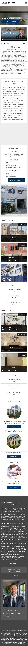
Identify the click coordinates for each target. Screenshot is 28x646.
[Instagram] (26, 43)
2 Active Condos (9, 22)
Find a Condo (13, 456)
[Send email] (24, 43)
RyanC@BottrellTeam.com (13, 613)
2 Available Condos (15, 180)
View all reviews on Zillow (14, 571)
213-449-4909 (6, 43)
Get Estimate (13, 427)
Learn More (13, 487)
